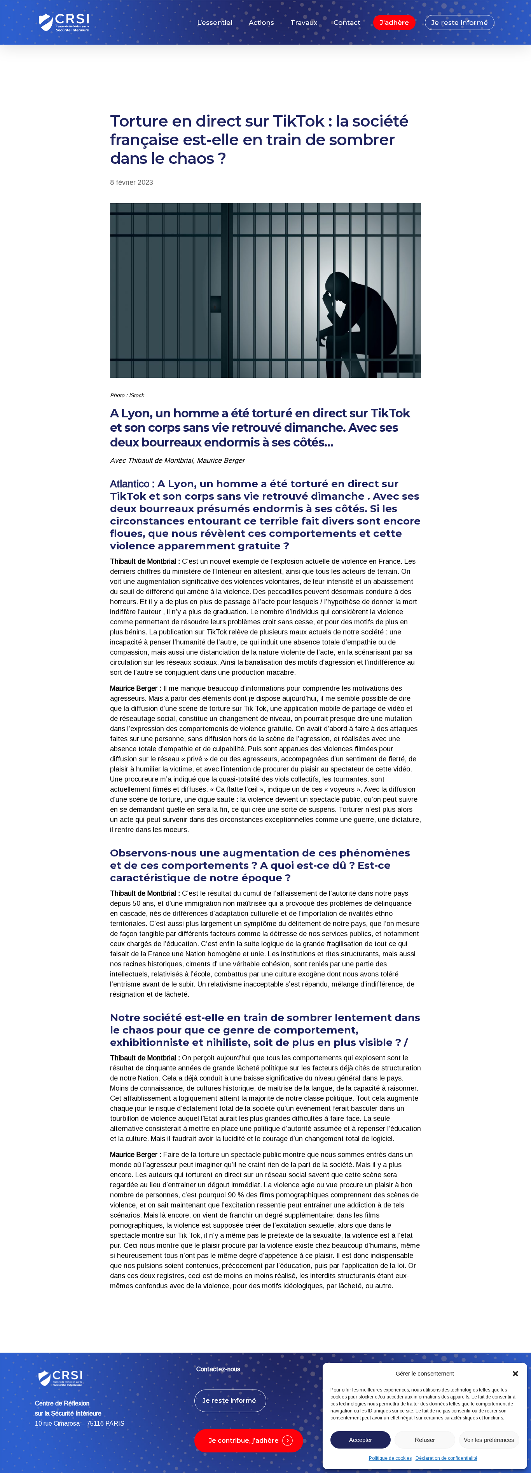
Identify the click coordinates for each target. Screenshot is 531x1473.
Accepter (360, 1440)
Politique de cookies (390, 1458)
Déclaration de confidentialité (446, 1458)
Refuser (425, 1440)
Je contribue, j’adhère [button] (244, 1440)
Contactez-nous (218, 1369)
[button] (515, 1373)
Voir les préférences (489, 1440)
